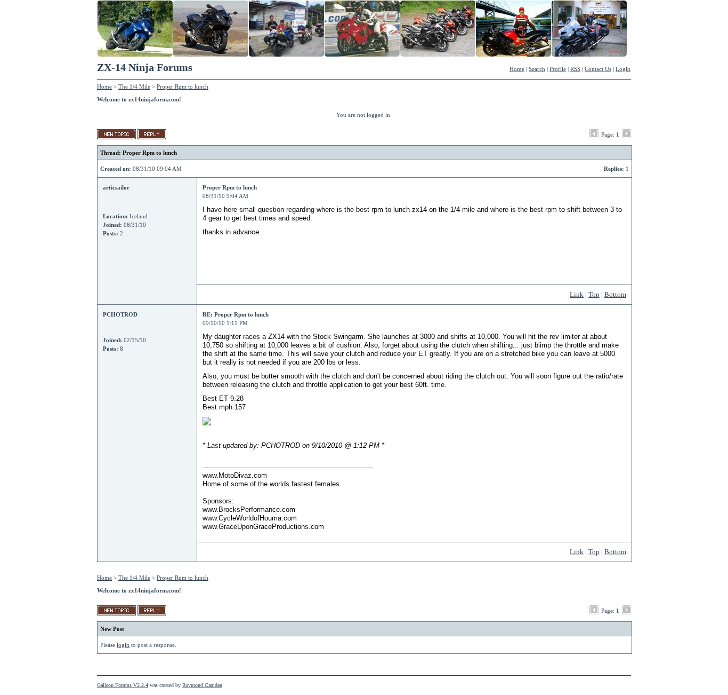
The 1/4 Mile (134, 86)
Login (623, 69)
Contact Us (598, 69)
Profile (557, 69)
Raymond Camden (202, 685)
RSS (575, 69)
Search (537, 69)
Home (516, 69)
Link (577, 294)
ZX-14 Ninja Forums (144, 67)
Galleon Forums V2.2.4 (122, 685)
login (123, 645)
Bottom (615, 294)
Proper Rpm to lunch (182, 86)
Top (594, 294)
